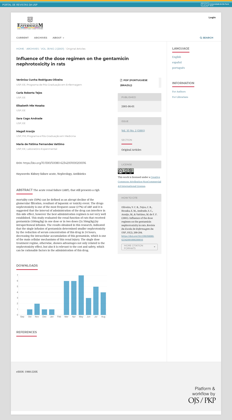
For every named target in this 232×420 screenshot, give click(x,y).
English (176, 57)
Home (20, 48)
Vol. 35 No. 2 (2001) (52, 48)
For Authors (179, 91)
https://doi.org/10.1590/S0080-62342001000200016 (54, 163)
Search (207, 37)
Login (212, 17)
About (57, 37)
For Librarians (180, 97)
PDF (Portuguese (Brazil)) (134, 83)
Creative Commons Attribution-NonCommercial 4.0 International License (139, 181)
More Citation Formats (133, 247)
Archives (40, 37)
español (177, 62)
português (178, 67)
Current (22, 37)
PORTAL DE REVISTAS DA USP (20, 5)
